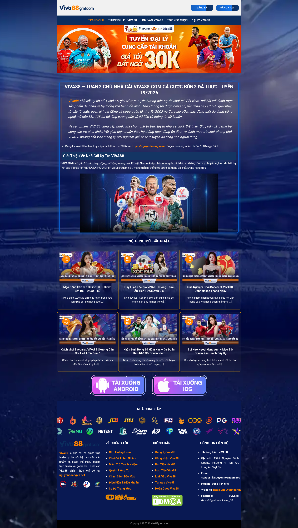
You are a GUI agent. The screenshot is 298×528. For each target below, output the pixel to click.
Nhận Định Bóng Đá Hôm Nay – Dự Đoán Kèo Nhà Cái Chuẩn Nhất (149, 351)
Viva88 (73, 101)
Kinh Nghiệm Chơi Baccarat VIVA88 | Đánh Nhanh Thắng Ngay (210, 289)
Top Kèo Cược (177, 20)
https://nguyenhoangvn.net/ (150, 146)
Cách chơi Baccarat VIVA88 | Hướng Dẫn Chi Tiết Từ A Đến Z (87, 351)
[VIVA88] (76, 8)
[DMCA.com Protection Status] (167, 500)
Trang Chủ (96, 20)
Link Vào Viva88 (152, 20)
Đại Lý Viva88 (201, 20)
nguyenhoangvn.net (72, 475)
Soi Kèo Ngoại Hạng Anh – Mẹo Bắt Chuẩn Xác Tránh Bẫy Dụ (210, 351)
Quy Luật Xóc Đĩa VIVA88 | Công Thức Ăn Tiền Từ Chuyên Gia (149, 289)
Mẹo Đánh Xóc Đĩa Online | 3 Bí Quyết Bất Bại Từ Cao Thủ (87, 289)
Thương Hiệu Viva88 (122, 20)
